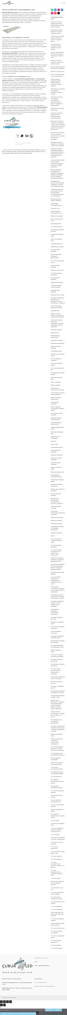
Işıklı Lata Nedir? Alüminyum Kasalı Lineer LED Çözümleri (58, 67)
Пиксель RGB (54, 444)
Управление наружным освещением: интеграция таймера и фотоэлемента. (57, 144)
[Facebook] (39, 998)
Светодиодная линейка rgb (24, 151)
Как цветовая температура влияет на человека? (58, 677)
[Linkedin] (48, 998)
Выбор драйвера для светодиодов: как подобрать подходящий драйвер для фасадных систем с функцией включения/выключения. (57, 174)
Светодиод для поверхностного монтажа (57, 388)
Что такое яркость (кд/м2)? (57, 888)
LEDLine (53, 535)
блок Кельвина (19, 105)
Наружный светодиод (56, 523)
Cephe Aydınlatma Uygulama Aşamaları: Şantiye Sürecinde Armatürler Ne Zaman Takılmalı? (56, 83)
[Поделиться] (7, 1001)
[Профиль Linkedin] (45, 998)
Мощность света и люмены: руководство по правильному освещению (57, 315)
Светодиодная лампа (56, 351)
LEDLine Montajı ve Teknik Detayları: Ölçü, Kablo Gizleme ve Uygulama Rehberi (57, 39)
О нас (35, 961)
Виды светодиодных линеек (9, 151)
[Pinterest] (42, 998)
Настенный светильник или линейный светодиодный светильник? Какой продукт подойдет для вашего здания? (57, 101)
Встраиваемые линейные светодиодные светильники (57, 528)
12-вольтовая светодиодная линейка (16, 149)
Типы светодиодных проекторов (56, 632)
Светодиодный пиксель (57, 447)
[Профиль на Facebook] (38, 998)
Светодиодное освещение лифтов (58, 354)
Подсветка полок (55, 208)
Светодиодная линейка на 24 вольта (36, 149)
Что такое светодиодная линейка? (57, 805)
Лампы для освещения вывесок (56, 364)
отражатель (5, 84)
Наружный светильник (57, 455)
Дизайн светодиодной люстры (56, 734)
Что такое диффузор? (56, 906)
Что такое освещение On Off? (57, 368)
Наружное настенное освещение (56, 458)
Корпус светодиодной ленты (56, 239)
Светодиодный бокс (56, 223)
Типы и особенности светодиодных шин (56, 800)
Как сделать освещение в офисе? (57, 622)
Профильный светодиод (57, 246)
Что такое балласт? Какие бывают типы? (57, 852)
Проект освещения (56, 382)
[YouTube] (52, 998)
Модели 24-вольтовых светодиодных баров (56, 763)
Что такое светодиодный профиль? (57, 791)
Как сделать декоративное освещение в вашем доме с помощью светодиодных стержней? (58, 728)
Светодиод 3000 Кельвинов (55, 291)
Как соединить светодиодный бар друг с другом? (57, 781)
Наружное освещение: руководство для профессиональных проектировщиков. (56, 115)
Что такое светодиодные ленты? (57, 261)
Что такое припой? (56, 878)
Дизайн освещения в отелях (56, 650)
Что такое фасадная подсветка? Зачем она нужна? (56, 540)
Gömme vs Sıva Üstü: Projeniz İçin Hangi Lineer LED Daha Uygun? (57, 62)
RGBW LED (53, 441)
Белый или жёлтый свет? (57, 270)
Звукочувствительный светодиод (56, 414)
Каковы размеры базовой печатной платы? (57, 924)
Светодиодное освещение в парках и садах (58, 696)
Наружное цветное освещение (56, 463)
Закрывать (58, 1010)
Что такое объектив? (56, 856)
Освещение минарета (56, 329)
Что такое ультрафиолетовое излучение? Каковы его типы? (57, 873)
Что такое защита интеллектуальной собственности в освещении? (55, 671)
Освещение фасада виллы (57, 472)
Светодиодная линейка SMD (9, 153)
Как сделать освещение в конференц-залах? (57, 636)
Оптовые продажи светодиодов (55, 758)
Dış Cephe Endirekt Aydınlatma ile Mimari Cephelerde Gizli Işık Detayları (56, 47)
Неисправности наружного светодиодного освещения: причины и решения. (58, 91)
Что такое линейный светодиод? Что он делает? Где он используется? (56, 552)
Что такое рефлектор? (57, 859)
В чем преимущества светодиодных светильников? (56, 721)
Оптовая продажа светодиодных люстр (56, 212)
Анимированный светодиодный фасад (56, 475)
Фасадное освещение (56, 520)
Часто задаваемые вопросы (41, 965)
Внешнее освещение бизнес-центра (56, 398)
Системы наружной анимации (56, 494)
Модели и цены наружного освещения (58, 489)
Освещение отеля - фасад (57, 295)
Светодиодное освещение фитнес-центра (58, 641)
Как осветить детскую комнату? (56, 682)
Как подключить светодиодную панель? (57, 786)
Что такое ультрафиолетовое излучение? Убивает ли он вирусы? (57, 865)
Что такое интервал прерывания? (56, 941)
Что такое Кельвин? (56, 945)
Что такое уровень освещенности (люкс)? (57, 897)
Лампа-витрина (55, 332)
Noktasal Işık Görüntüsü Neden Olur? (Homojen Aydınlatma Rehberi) (57, 31)
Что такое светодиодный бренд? (57, 936)
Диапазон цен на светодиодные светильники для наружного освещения (56, 501)
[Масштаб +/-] (1, 1001)
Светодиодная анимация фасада (57, 480)
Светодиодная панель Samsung (56, 796)
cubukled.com (25, 12)
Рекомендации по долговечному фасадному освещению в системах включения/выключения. (57, 184)
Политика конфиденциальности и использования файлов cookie (18, 1013)
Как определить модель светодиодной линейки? (57, 772)
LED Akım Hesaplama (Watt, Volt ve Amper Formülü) (58, 75)
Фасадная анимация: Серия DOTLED (56, 423)
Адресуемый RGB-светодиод (55, 451)
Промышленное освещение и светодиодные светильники (55, 612)
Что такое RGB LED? (56, 776)
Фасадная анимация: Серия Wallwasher (56, 418)
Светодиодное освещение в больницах (58, 664)
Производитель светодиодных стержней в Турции (58, 815)
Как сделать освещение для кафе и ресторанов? (57, 655)
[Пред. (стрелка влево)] (1, 1005)
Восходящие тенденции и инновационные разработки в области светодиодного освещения (58, 300)
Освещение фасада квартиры (56, 347)
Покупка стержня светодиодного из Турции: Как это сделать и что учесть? (58, 714)
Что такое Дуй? (55, 820)
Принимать (49, 1010)
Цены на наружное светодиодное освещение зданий (57, 408)
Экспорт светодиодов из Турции (57, 810)
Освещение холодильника (57, 343)
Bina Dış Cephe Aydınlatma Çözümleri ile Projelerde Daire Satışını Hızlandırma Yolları (57, 55)
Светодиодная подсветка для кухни (57, 230)
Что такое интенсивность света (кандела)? (57, 893)
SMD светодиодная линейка (24, 153)
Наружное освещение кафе (56, 378)
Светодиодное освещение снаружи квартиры (58, 393)
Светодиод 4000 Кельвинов (55, 278)
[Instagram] (43, 998)
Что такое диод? (55, 834)
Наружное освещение (56, 532)
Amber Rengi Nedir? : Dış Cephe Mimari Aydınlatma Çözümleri (57, 914)
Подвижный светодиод (57, 282)
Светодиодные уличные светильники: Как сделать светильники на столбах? (57, 596)
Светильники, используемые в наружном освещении (58, 513)
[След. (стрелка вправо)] (4, 1005)
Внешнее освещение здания (56, 468)
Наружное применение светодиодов (57, 485)
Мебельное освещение (57, 216)
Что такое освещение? (57, 909)
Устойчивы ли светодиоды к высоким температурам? (58, 838)
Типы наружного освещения (55, 403)
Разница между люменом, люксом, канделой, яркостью (57, 883)
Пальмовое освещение (57, 340)
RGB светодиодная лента (38, 151)
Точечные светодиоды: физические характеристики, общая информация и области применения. (57, 323)
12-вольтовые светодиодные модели (57, 768)
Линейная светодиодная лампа (57, 235)
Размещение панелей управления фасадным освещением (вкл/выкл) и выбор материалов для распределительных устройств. (57, 153)
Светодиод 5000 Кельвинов (55, 250)
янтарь (7, 110)
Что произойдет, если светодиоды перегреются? (58, 754)
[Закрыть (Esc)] (10, 1001)
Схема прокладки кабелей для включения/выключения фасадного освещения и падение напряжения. (58, 163)
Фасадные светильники (57, 517)
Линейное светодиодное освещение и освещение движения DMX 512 (57, 559)
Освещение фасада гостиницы (56, 507)
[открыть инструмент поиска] (61, 3)
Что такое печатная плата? (58, 928)
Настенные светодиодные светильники (57, 627)
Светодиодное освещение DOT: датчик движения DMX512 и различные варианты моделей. (58, 567)
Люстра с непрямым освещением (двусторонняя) (56, 256)
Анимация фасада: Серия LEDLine (57, 428)
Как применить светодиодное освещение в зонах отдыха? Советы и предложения (58, 589)
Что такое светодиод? (57, 948)
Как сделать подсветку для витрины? (57, 660)
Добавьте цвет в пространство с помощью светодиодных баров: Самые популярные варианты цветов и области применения (57, 704)
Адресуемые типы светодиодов (55, 437)
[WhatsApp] (35, 998)
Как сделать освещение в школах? (57, 687)
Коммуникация (38, 978)
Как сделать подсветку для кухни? (57, 618)
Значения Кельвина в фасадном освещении (56, 306)
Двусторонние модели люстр (57, 219)
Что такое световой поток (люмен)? (58, 902)
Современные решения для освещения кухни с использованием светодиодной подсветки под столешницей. (57, 193)
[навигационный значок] (64, 3)
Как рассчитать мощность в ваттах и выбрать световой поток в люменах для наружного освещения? (58, 136)
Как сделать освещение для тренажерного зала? (57, 646)
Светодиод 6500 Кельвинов (55, 266)
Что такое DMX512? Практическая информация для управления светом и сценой (56, 580)
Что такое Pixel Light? (56, 226)
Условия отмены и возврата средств (11, 978)
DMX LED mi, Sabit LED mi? (58, 71)
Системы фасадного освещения (56, 359)
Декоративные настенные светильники (57, 109)
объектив (41, 82)
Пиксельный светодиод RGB (57, 432)
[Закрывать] (37, 1012)
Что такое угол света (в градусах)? (57, 843)
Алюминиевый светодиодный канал (56, 204)
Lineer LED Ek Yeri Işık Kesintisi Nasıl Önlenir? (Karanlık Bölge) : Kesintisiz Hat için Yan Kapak (57, 24)
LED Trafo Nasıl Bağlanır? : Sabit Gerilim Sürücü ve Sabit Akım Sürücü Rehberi (57, 748)
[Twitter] (49, 998)
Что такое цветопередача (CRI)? (57, 824)
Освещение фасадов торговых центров (56, 286)
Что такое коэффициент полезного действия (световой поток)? (57, 830)
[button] (33, 1008)
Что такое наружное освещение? (56, 546)
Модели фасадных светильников (55, 336)
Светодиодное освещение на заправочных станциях (58, 691)
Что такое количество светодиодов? (56, 931)
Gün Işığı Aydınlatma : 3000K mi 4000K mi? (56, 199)
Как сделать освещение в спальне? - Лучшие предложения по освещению (57, 604)
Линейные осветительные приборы (57, 573)
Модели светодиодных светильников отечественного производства (57, 741)
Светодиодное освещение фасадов (58, 373)
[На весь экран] (4, 1001)
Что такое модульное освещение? (56, 273)
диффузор (36, 82)
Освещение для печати (57, 243)
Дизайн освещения (56, 385)
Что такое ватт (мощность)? (55, 847)
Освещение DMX (55, 310)
